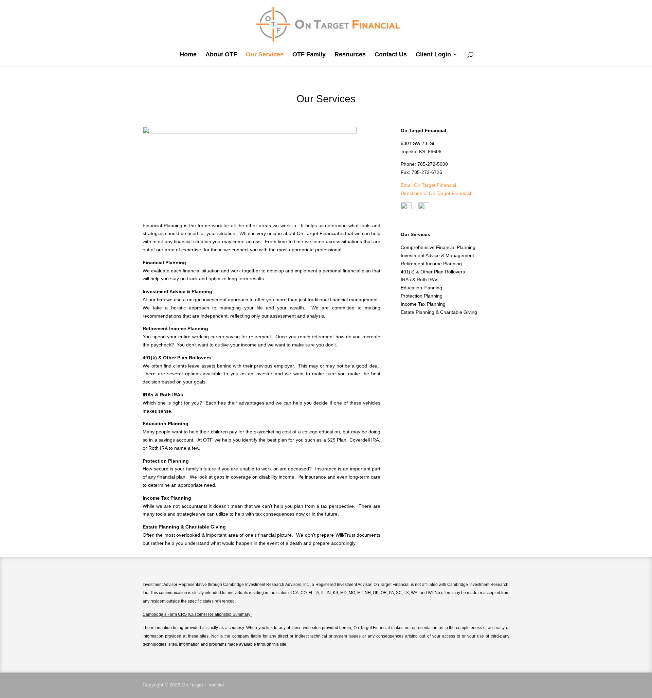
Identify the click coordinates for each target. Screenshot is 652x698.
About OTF (221, 54)
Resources (350, 54)
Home (188, 54)
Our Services (265, 54)
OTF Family (309, 54)
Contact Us (391, 54)
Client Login (433, 54)
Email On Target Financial (428, 185)
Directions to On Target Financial (436, 193)
